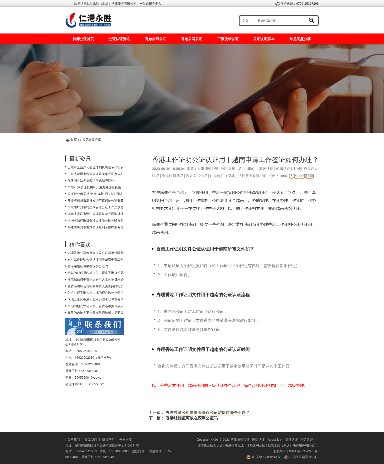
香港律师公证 (155, 38)
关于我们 (73, 439)
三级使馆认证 (228, 38)
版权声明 (108, 439)
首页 (74, 139)
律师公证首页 (83, 38)
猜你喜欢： (82, 244)
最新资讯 (80, 158)
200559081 (97, 384)
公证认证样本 (264, 38)
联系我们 (91, 439)
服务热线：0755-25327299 (299, 3)
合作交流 (125, 439)
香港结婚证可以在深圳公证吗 (88, 266)
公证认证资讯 (119, 38)
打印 (309, 175)
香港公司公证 (191, 38)
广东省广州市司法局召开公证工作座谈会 (96, 207)
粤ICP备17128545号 (303, 451)
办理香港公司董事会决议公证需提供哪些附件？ (208, 412)
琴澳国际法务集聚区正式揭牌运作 (91, 180)
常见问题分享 (300, 38)
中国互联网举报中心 (303, 456)
